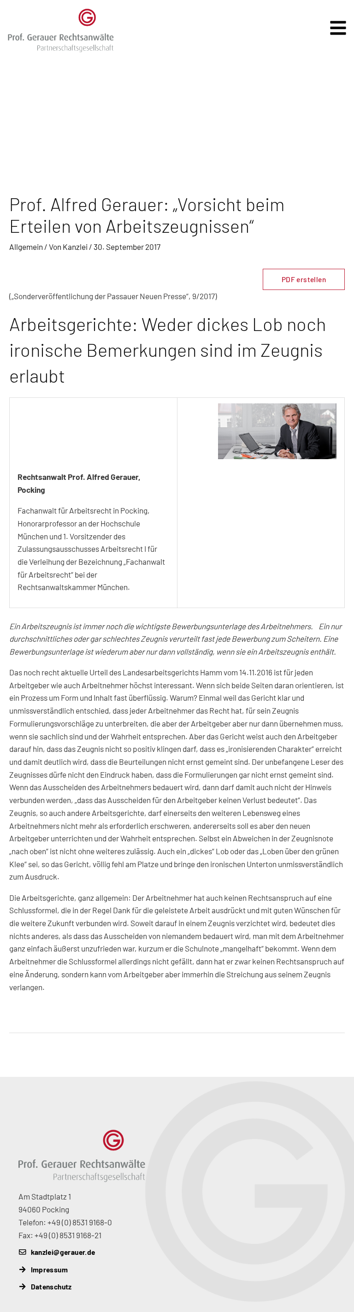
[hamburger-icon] (339, 21)
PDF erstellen (304, 279)
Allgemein (26, 246)
